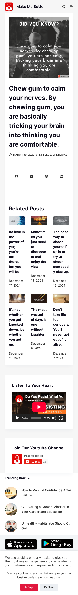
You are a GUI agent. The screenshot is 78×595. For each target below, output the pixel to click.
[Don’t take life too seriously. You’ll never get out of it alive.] (61, 298)
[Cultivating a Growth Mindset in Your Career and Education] (11, 509)
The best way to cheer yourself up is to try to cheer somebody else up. (61, 252)
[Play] (17, 418)
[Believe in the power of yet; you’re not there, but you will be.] (17, 220)
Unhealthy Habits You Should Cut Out (46, 526)
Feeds (47, 154)
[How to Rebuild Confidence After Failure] (11, 493)
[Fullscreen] (61, 418)
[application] (39, 407)
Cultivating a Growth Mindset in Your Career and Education (45, 509)
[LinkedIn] (61, 176)
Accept (29, 587)
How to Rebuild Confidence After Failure (46, 492)
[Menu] (71, 6)
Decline (49, 587)
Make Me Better (30, 6)
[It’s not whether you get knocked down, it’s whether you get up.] (17, 298)
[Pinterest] (46, 176)
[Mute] (54, 418)
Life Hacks (60, 154)
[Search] (64, 6)
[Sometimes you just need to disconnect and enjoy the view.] (39, 220)
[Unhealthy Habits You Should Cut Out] (11, 526)
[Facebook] (16, 176)
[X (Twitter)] (31, 176)
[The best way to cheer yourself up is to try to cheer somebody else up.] (61, 220)
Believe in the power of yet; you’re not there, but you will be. (17, 252)
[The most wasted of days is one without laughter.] (39, 298)
